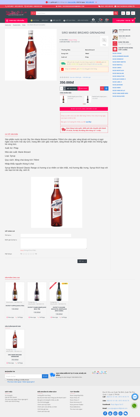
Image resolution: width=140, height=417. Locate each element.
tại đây (88, 122)
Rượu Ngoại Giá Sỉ (117, 404)
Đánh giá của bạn (10, 240)
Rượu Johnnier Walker (121, 56)
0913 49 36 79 (123, 397)
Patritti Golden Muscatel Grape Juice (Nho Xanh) (59, 309)
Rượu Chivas (117, 53)
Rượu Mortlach (118, 70)
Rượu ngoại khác (119, 96)
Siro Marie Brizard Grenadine (15, 355)
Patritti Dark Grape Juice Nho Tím (100, 96)
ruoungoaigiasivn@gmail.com (117, 408)
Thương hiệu (16, 25)
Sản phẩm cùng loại (12, 277)
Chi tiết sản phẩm (11, 134)
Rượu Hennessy (118, 59)
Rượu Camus (117, 67)
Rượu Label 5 (117, 82)
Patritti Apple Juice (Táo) (75, 96)
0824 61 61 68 (112, 397)
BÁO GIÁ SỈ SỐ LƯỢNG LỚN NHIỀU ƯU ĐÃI (85, 109)
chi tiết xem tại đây (96, 64)
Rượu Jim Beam (118, 85)
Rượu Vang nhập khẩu (120, 93)
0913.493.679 (90, 2)
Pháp (23, 25)
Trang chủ (8, 25)
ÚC (36, 302)
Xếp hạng (8, 254)
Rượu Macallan (118, 73)
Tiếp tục (81, 261)
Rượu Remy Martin (119, 62)
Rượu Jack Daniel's (119, 79)
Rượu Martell (118, 65)
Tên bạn (7, 235)
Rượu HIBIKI (117, 88)
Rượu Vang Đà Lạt (119, 90)
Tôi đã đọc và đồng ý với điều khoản (20, 381)
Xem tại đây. (72, 2)
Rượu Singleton (118, 76)
